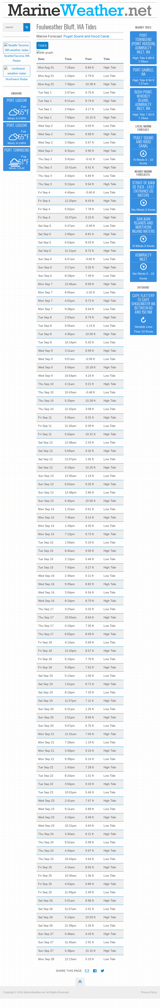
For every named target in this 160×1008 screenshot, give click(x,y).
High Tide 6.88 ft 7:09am (143, 47)
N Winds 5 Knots (143, 232)
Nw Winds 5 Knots (143, 195)
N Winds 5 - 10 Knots (143, 150)
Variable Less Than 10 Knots (143, 313)
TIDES (42, 45)
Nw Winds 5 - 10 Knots (143, 266)
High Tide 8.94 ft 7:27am (143, 76)
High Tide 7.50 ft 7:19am (143, 104)
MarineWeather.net (34, 992)
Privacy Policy (149, 992)
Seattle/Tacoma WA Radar (17, 58)
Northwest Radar (17, 79)
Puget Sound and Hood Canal (86, 36)
